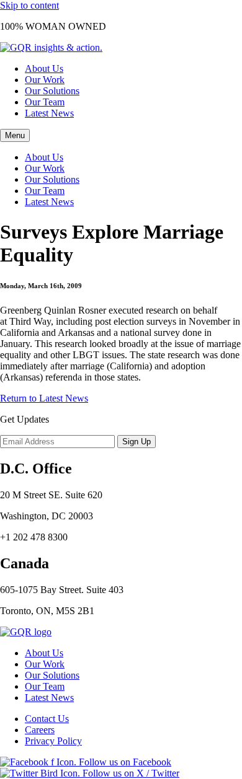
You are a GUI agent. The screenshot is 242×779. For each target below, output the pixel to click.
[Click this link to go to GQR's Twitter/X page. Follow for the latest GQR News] (89, 773)
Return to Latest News (44, 398)
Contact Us (47, 718)
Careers (40, 729)
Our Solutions (52, 91)
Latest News (49, 113)
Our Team (45, 102)
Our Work (45, 79)
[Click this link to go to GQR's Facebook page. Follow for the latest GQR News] (85, 762)
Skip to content (29, 5)
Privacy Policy (53, 741)
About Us (44, 68)
